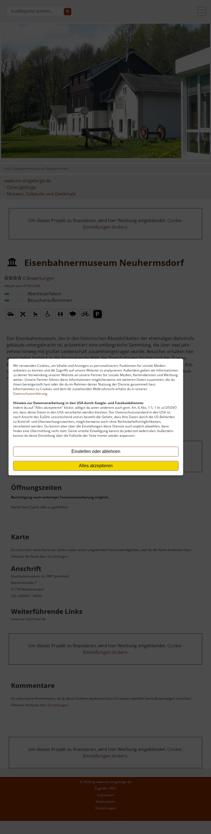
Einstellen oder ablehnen (95, 451)
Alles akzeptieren (96, 465)
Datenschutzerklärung (30, 393)
